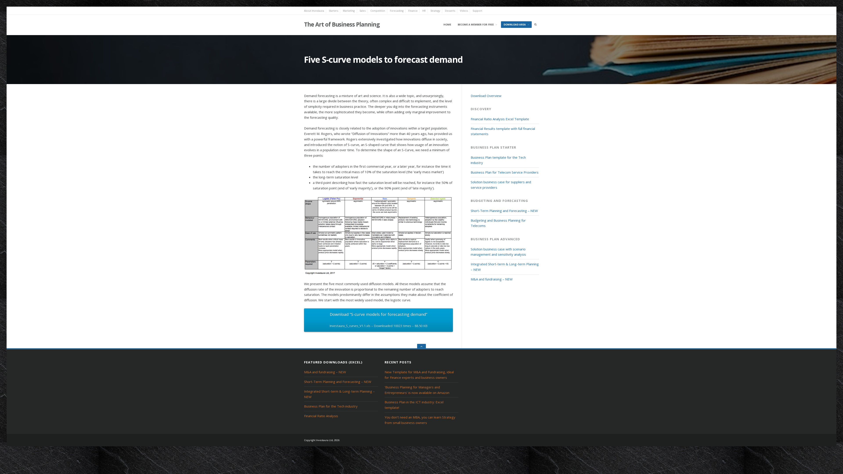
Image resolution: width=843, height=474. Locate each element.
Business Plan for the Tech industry (331, 406)
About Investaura (314, 10)
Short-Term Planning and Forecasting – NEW (504, 210)
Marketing (349, 10)
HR (424, 10)
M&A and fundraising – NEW (492, 279)
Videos (464, 10)
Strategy (435, 10)
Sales (363, 10)
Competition (377, 10)
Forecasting (396, 10)
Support (477, 10)
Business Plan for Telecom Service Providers (505, 172)
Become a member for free (476, 24)
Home (447, 24)
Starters (333, 10)
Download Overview (486, 95)
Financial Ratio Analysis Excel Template (500, 119)
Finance (413, 10)
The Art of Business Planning (342, 24)
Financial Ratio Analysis (321, 416)
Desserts (450, 10)
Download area (515, 24)
